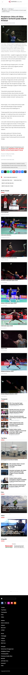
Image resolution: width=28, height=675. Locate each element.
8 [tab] (19, 537)
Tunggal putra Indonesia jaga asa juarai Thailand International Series (12, 257)
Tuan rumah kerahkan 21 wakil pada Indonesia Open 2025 (14, 347)
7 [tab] (17, 537)
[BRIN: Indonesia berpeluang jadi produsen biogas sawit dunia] (4, 486)
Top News (4, 438)
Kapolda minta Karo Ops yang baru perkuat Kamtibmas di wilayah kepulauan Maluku (17, 411)
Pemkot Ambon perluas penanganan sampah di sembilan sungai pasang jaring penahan (17, 480)
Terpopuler (4, 399)
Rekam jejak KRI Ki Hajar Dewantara (11, 586)
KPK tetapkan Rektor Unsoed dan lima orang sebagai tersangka (17, 465)
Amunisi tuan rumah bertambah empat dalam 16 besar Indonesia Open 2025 (13, 279)
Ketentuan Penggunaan (7, 649)
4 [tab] (16, 514)
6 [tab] (15, 537)
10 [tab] (23, 537)
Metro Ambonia (5, 623)
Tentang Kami (4, 653)
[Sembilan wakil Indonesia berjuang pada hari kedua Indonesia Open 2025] (14, 293)
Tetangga (3, 636)
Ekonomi (3, 627)
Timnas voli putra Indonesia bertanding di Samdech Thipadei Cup (17, 418)
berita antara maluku (8, 183)
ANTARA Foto (4, 661)
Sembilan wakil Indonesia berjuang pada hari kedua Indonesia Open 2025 (13, 302)
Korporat (3, 663)
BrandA (3, 658)
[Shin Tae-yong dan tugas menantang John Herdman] (4, 405)
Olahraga (10, 9)
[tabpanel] (14, 504)
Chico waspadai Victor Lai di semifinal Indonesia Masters (11, 234)
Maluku (3, 620)
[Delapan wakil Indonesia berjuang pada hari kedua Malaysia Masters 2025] (14, 384)
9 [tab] (21, 537)
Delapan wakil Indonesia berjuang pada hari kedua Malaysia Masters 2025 (13, 393)
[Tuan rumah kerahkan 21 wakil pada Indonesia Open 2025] (14, 339)
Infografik (4, 539)
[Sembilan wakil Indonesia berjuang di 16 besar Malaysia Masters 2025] (14, 361)
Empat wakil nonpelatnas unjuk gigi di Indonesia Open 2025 (11, 325)
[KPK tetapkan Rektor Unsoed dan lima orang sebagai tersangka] (4, 465)
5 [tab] (18, 514)
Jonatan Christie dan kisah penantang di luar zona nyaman (13, 211)
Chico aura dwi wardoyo (10, 177)
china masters (18, 180)
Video (2, 515)
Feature (3, 640)
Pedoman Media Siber (6, 656)
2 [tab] (12, 514)
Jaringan (3, 646)
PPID (2, 665)
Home (5, 9)
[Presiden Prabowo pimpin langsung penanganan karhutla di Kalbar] (14, 450)
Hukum (3, 625)
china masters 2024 (7, 180)
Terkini (3, 607)
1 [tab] (10, 514)
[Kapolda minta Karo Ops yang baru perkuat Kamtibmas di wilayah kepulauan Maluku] (4, 411)
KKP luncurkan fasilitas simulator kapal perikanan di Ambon (13, 532)
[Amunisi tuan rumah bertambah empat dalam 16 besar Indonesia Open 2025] (14, 271)
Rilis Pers (3, 643)
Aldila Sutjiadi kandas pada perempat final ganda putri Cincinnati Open (16, 424)
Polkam (3, 638)
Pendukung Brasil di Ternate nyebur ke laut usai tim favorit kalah (12, 508)
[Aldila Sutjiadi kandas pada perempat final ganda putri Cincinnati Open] (4, 424)
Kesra (2, 633)
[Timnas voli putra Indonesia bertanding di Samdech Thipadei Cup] (4, 418)
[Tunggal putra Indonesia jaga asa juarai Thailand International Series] (14, 248)
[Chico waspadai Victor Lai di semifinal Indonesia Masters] (14, 225)
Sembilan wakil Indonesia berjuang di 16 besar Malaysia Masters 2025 (13, 370)
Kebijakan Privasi (5, 651)
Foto (2, 492)
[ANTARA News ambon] (15, 1)
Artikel (2, 630)
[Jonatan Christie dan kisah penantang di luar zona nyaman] (14, 202)
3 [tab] (14, 514)
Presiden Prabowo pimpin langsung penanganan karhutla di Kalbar (11, 459)
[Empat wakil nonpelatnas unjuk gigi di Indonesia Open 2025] (14, 316)
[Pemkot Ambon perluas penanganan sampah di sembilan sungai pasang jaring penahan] (4, 480)
